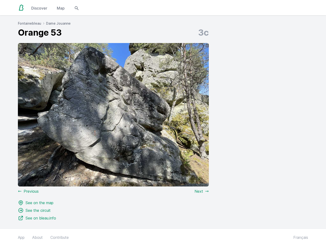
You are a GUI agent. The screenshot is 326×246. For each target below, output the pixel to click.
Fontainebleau (29, 23)
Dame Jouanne (58, 23)
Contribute (59, 237)
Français (300, 237)
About (37, 237)
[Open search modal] (76, 8)
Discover (39, 8)
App (21, 237)
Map (61, 8)
